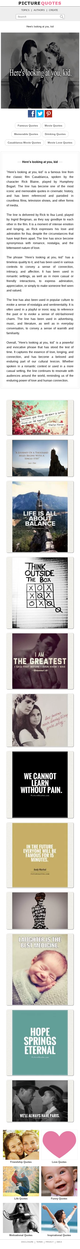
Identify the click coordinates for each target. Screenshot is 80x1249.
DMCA (59, 1242)
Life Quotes (21, 1198)
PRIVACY (50, 1242)
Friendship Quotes (21, 1162)
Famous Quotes (28, 125)
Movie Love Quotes (60, 142)
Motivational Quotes (20, 1235)
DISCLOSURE (27, 1242)
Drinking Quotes (55, 134)
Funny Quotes (59, 1198)
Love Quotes (59, 1162)
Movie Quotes (53, 125)
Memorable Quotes (26, 134)
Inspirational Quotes (59, 1235)
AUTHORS (39, 10)
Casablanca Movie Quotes (24, 142)
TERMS (39, 1242)
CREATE (53, 10)
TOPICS (25, 10)
